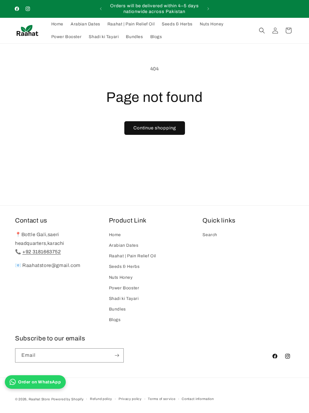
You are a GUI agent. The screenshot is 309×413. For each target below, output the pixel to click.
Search (209, 235)
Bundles (117, 309)
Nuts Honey (121, 277)
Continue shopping (154, 127)
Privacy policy (130, 399)
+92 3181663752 (41, 251)
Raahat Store (39, 399)
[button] (262, 30)
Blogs (115, 319)
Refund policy (101, 399)
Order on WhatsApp (39, 382)
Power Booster (124, 288)
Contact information (198, 399)
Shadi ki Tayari (124, 298)
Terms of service (161, 399)
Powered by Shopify (67, 399)
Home (115, 235)
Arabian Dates (124, 245)
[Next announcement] (208, 9)
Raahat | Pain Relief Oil (132, 256)
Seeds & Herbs (124, 266)
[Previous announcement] (100, 9)
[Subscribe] (116, 355)
